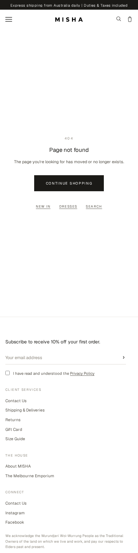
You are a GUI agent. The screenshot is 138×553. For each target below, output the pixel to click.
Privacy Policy (82, 373)
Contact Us (15, 400)
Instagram (15, 513)
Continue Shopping (69, 183)
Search (94, 206)
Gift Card (13, 429)
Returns (12, 420)
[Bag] (130, 19)
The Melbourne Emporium (29, 476)
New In (43, 206)
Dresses (68, 206)
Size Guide (15, 439)
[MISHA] (69, 19)
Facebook (14, 522)
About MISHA (18, 466)
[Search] (119, 19)
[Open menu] (8, 19)
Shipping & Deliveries (25, 410)
